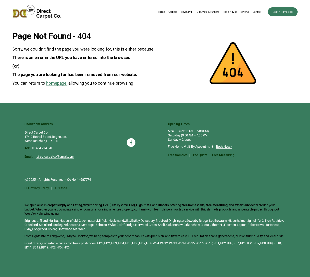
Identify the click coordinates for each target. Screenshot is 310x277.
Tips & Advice (229, 11)
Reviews (245, 11)
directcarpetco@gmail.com (55, 156)
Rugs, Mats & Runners (207, 11)
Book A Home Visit (283, 11)
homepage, (56, 83)
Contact (257, 11)
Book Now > (224, 146)
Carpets (172, 11)
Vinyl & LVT (186, 11)
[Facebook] (131, 142)
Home (161, 11)
